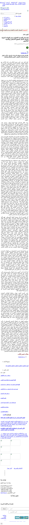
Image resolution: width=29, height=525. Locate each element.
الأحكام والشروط (18, 468)
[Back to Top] (1, 523)
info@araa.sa (4, 492)
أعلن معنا (9, 468)
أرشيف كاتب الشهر (3, 4)
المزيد (4, 414)
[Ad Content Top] (14, 9)
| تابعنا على (10, 475)
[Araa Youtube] (3, 31)
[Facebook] (3, 28)
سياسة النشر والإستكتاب (3, 517)
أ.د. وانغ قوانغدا (24, 53)
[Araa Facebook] (5, 471)
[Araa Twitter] (5, 472)
